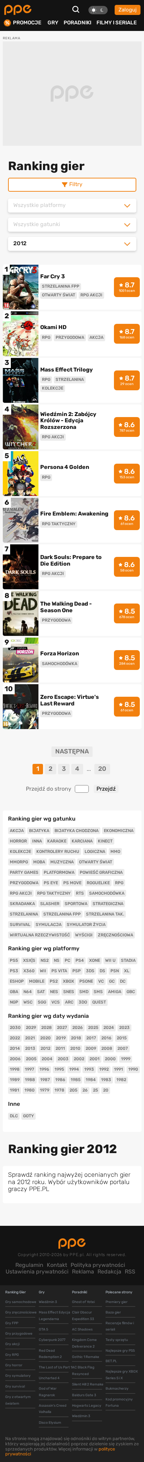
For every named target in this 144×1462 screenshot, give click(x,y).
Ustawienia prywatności (37, 1271)
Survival (20, 924)
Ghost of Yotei (83, 1302)
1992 (104, 1069)
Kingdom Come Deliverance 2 (84, 1343)
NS (56, 960)
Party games (24, 872)
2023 (124, 1027)
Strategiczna (108, 903)
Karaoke (56, 841)
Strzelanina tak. (105, 914)
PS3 (14, 970)
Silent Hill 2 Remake (87, 1384)
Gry (53, 22)
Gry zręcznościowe (21, 1312)
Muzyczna (62, 862)
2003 (63, 1058)
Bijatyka (39, 830)
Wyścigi (84, 935)
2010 (75, 1048)
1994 (74, 1069)
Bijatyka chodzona (77, 830)
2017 (91, 1038)
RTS (80, 893)
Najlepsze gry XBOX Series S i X (122, 1374)
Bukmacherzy (117, 1389)
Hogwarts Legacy (86, 1406)
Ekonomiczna (119, 830)
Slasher (49, 903)
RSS (130, 1271)
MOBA (39, 862)
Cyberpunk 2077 (52, 1340)
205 (73, 1090)
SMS (98, 991)
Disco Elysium (50, 1423)
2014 (15, 1048)
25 (95, 1090)
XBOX (68, 981)
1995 (59, 1069)
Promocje (27, 23)
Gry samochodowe (20, 1302)
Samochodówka (106, 893)
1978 (59, 1090)
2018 (76, 1038)
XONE (94, 960)
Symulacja (49, 924)
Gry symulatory (18, 1376)
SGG (42, 1002)
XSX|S (29, 960)
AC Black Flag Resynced (83, 1370)
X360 (29, 970)
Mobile (36, 981)
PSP (76, 970)
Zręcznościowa (115, 935)
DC (122, 981)
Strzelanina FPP (62, 914)
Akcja (17, 830)
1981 (14, 1090)
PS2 (54, 981)
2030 (15, 1027)
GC (112, 981)
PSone (86, 981)
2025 (93, 1027)
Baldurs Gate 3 (84, 1395)
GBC (131, 991)
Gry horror (13, 1365)
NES (54, 991)
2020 (45, 1038)
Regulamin (29, 1265)
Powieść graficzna (101, 872)
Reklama (83, 1271)
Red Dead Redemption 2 (50, 1354)
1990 (133, 1069)
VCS (55, 1002)
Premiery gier (117, 1302)
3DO (83, 1002)
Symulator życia (86, 924)
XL (126, 970)
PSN (114, 970)
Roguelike (98, 882)
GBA (14, 991)
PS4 (79, 960)
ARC (69, 1002)
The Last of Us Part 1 (55, 1367)
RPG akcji (21, 893)
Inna (37, 841)
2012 (45, 1048)
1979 (44, 1090)
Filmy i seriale (116, 22)
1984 (91, 1079)
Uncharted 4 (49, 1378)
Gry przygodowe (19, 1334)
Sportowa (76, 903)
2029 (31, 1027)
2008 (106, 1048)
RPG (119, 882)
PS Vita (59, 970)
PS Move (72, 882)
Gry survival (15, 1386)
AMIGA (114, 991)
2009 (91, 1048)
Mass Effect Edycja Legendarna (54, 1315)
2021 (30, 1038)
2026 (77, 1027)
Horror (18, 841)
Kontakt (57, 1265)
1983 (106, 1079)
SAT (41, 991)
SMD (83, 991)
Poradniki (77, 22)
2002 (79, 1058)
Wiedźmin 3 (48, 1302)
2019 (61, 1038)
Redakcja (109, 1271)
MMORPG (19, 862)
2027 (62, 1027)
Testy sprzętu (117, 1340)
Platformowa (59, 872)
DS (102, 970)
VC (101, 981)
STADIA (128, 960)
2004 (47, 1058)
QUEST (99, 1002)
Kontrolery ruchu (57, 851)
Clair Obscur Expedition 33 (83, 1315)
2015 (122, 1038)
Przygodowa (24, 882)
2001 (94, 1058)
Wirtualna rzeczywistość (40, 935)
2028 (46, 1027)
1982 (121, 1079)
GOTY (28, 1115)
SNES (68, 991)
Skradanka (22, 903)
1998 (15, 1069)
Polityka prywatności (98, 1265)
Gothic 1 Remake (85, 1357)
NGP (14, 1002)
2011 (60, 1048)
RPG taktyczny (54, 893)
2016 (106, 1038)
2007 (122, 1048)
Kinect (105, 841)
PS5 (14, 960)
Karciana (82, 841)
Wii (43, 970)
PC (67, 960)
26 (85, 1090)
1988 (30, 1079)
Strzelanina (24, 914)
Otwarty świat (95, 862)
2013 (30, 1048)
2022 (15, 1038)
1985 (75, 1079)
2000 (110, 1058)
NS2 (45, 960)
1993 (89, 1069)
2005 (31, 1058)
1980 (29, 1090)
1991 (118, 1069)
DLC (14, 1115)
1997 (29, 1069)
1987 (45, 1079)
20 (102, 769)
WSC (28, 1002)
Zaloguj (127, 10)
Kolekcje (20, 851)
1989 (15, 1079)
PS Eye (51, 882)
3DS (90, 970)
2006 (15, 1058)
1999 (125, 1058)
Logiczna (95, 851)
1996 (44, 1069)
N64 (27, 991)
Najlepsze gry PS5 (120, 1351)
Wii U (110, 960)
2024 (108, 1027)
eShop (17, 981)
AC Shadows (82, 1329)
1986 (60, 1079)
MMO (115, 851)
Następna (72, 751)
